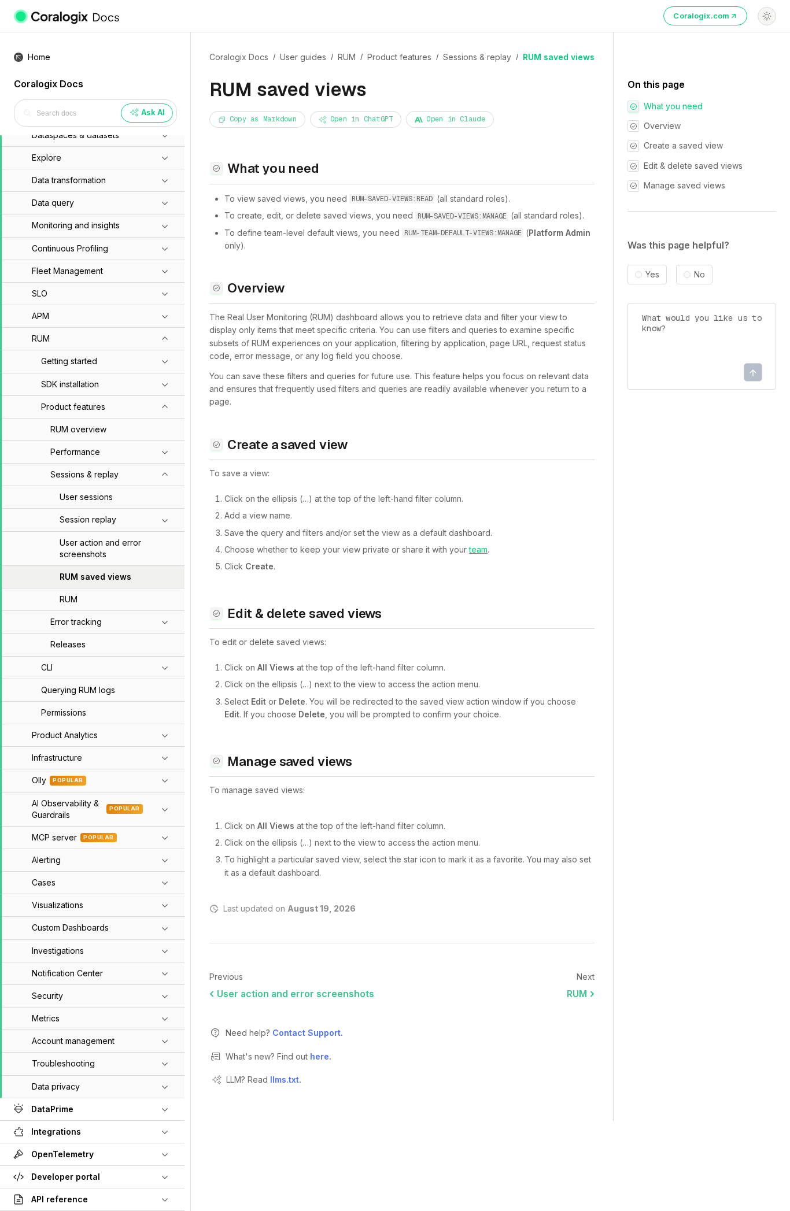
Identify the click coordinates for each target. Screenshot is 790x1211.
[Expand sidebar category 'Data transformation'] (165, 180)
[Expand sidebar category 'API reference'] (165, 1199)
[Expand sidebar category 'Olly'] (165, 780)
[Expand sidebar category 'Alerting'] (165, 860)
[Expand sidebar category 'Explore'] (165, 158)
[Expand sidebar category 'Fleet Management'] (165, 271)
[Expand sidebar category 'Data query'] (165, 203)
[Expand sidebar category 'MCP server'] (165, 837)
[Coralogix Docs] (67, 16)
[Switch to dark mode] (767, 16)
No (699, 275)
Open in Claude (455, 119)
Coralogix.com (701, 15)
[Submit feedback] (753, 373)
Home (39, 57)
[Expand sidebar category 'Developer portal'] (165, 1177)
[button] (79, 180)
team (478, 549)
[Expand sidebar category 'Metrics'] (165, 1018)
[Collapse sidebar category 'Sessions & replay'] (165, 474)
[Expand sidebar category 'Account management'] (165, 1041)
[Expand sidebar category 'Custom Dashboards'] (165, 928)
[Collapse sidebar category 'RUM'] (165, 339)
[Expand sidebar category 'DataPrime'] (165, 1109)
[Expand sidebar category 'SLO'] (165, 294)
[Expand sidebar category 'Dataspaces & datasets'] (165, 135)
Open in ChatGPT (361, 119)
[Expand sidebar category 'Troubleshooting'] (165, 1064)
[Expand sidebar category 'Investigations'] (165, 951)
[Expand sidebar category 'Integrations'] (165, 1132)
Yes (652, 275)
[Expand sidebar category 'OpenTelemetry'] (165, 1154)
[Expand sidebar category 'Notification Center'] (165, 973)
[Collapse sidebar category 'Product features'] (165, 407)
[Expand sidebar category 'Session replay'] (165, 520)
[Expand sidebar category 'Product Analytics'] (165, 735)
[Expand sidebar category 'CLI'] (165, 668)
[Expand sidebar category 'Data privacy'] (165, 1087)
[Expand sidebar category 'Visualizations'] (165, 905)
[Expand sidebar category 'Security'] (165, 996)
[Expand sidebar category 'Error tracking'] (165, 622)
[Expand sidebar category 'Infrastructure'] (165, 758)
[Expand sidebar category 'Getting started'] (165, 361)
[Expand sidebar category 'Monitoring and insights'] (165, 226)
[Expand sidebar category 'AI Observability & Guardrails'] (165, 809)
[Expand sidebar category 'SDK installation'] (165, 384)
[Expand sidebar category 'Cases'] (165, 883)
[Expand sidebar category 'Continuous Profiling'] (165, 248)
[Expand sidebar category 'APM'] (165, 316)
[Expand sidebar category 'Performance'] (165, 452)
